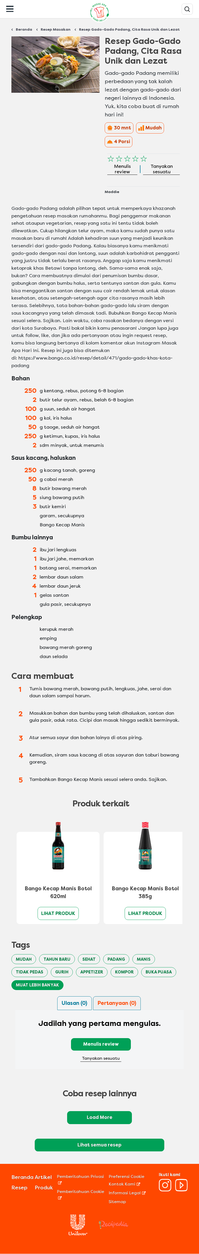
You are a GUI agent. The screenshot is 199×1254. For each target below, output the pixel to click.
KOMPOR (124, 972)
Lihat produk (58, 913)
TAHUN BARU (57, 959)
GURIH (61, 972)
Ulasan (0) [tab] (74, 1003)
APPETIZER (91, 972)
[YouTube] (181, 1189)
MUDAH (24, 959)
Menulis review (101, 1044)
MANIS (144, 959)
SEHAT (89, 959)
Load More (99, 1117)
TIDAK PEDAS (29, 972)
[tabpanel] (99, 1042)
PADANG (116, 959)
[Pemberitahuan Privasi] (82, 1182)
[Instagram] (165, 1189)
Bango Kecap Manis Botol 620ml (58, 892)
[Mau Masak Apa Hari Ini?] (187, 9)
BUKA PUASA (159, 972)
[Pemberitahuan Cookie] (82, 1197)
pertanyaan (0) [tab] (116, 1003)
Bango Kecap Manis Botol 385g (145, 892)
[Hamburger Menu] (10, 8)
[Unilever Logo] (78, 1233)
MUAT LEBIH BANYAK (37, 985)
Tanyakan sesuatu (101, 1058)
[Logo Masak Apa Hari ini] (99, 22)
